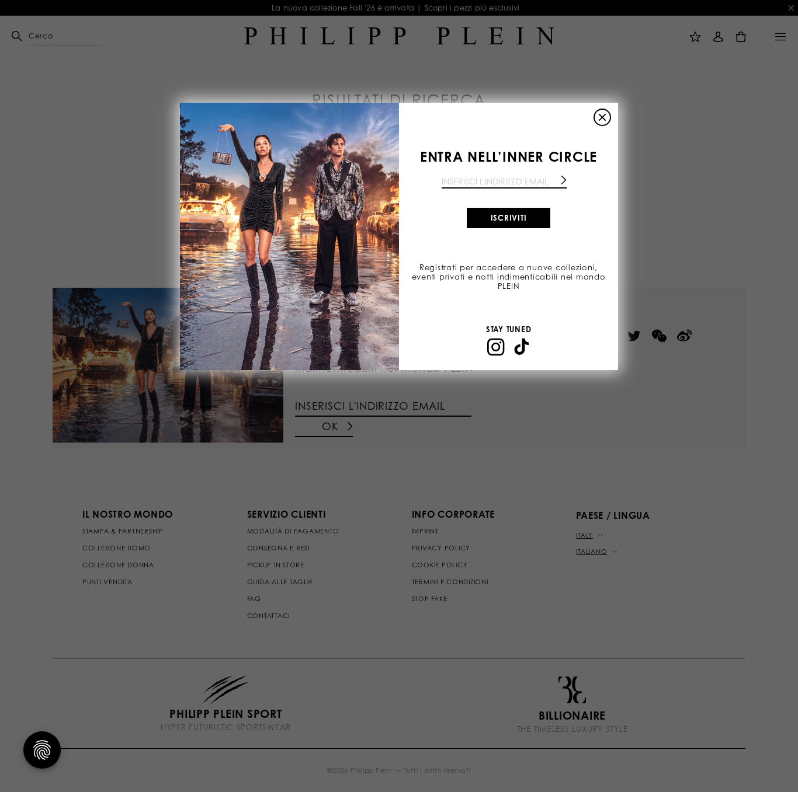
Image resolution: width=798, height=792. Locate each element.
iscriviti (509, 217)
